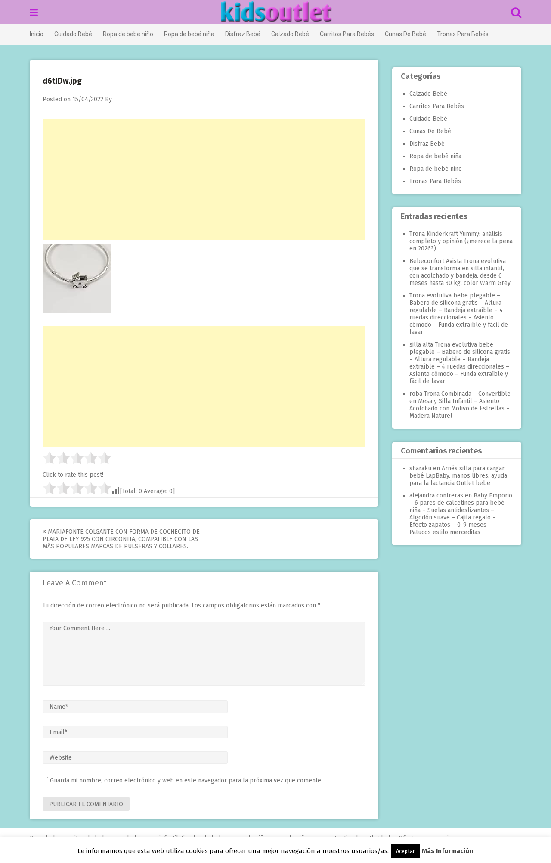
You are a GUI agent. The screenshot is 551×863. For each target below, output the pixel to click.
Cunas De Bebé (405, 34)
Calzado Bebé (290, 34)
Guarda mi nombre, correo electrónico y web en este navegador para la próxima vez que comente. (186, 780)
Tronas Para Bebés (463, 34)
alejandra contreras (436, 495)
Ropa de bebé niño (128, 34)
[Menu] (34, 13)
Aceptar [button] (405, 851)
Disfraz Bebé (242, 34)
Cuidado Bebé (73, 34)
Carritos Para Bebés (347, 34)
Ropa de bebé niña (189, 34)
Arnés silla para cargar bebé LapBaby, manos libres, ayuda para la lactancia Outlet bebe (458, 476)
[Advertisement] (204, 179)
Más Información (448, 851)
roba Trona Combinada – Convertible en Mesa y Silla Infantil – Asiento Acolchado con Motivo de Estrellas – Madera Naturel (460, 404)
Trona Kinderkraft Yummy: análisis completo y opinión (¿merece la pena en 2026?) (461, 241)
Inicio (36, 34)
